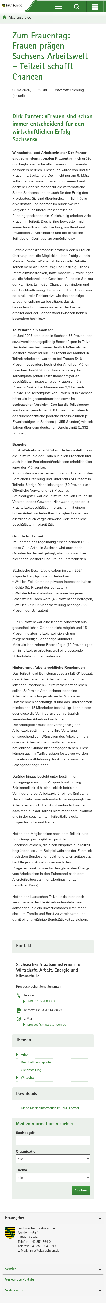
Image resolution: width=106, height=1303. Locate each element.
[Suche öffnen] (76, 6)
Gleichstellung (31, 1070)
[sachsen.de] (13, 5)
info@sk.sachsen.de (44, 1250)
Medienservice (20, 17)
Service (10, 1269)
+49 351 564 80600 (41, 1001)
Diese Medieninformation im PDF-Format (50, 1108)
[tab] (53, 1218)
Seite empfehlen (17, 1290)
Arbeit (25, 1054)
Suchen (81, 1190)
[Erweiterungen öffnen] (95, 6)
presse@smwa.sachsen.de (46, 1024)
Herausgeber (14, 1218)
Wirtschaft (28, 1077)
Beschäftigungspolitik (36, 1062)
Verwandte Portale (19, 1280)
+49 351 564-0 (40, 1242)
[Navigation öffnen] (58, 6)
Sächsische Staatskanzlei (36, 1228)
